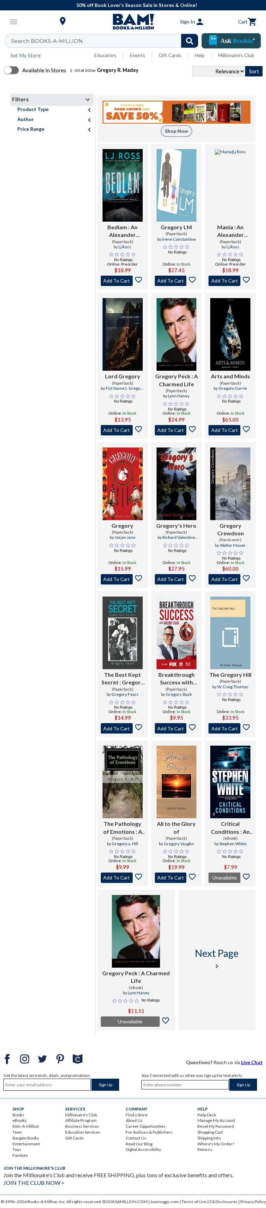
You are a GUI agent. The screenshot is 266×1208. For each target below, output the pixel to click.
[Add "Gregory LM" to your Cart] (176, 281)
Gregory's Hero (176, 525)
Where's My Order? (215, 1143)
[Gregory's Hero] (176, 484)
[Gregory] (122, 484)
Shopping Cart (210, 1132)
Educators (105, 55)
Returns (204, 1149)
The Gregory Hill (230, 674)
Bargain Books (25, 1138)
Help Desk (206, 1114)
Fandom (20, 1155)
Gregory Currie (233, 388)
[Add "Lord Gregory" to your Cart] (122, 430)
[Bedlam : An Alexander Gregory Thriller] (122, 185)
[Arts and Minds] (230, 334)
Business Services (82, 1126)
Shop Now (176, 131)
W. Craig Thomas (232, 686)
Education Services (82, 1132)
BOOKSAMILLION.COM (125, 1201)
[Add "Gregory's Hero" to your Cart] (176, 579)
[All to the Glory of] (176, 782)
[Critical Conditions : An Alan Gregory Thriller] (230, 782)
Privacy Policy (253, 1201)
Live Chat (252, 1062)
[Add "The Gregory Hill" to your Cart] (230, 728)
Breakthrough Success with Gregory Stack (176, 678)
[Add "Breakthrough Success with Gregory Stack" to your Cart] (176, 728)
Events (137, 55)
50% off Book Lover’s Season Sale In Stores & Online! (136, 5)
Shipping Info (209, 1138)
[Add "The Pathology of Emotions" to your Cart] (122, 878)
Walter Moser (233, 545)
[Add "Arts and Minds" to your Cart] (230, 430)
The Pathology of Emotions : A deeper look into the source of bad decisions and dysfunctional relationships (122, 828)
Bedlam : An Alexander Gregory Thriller (122, 231)
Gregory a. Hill (125, 843)
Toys (16, 1149)
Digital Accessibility (143, 1149)
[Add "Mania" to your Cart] (230, 281)
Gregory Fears (125, 694)
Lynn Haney (178, 395)
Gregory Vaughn (179, 843)
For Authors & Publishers (149, 1132)
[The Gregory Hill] (230, 633)
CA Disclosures (223, 1201)
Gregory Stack (179, 694)
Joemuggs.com (164, 1201)
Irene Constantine (179, 239)
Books (18, 1114)
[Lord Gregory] (122, 334)
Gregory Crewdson (230, 529)
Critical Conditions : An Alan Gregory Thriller (230, 828)
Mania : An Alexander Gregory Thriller (230, 231)
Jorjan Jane (125, 537)
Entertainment (26, 1143)
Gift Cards (170, 55)
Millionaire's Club (236, 55)
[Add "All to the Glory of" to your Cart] (176, 878)
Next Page (217, 958)
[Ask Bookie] (231, 40)
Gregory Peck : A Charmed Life (176, 380)
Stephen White (233, 843)
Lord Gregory (122, 376)
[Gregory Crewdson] (230, 484)
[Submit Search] (189, 41)
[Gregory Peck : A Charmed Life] (176, 334)
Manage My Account (216, 1120)
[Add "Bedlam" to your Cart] (122, 281)
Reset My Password (215, 1126)
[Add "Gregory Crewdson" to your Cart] (230, 579)
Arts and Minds (230, 376)
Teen (17, 1132)
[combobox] (106, 40)
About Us (134, 1120)
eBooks (19, 1120)
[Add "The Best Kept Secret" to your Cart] (122, 728)
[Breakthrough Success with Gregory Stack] (176, 633)
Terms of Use (193, 1201)
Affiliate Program (81, 1120)
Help (200, 55)
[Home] (133, 22)
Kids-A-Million (25, 1126)
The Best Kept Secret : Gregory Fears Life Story (122, 678)
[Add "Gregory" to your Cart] (122, 579)
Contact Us (136, 1138)
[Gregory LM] (176, 185)
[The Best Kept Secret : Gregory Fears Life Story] (122, 633)
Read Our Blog (139, 1143)
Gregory (122, 525)
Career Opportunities (146, 1126)
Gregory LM (176, 227)
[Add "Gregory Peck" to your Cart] (176, 430)
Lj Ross (124, 246)
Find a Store (137, 1114)
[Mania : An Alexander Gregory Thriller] (230, 185)
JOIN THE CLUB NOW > (33, 1182)
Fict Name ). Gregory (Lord (125, 391)
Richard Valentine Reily (178, 540)
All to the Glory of (176, 827)
